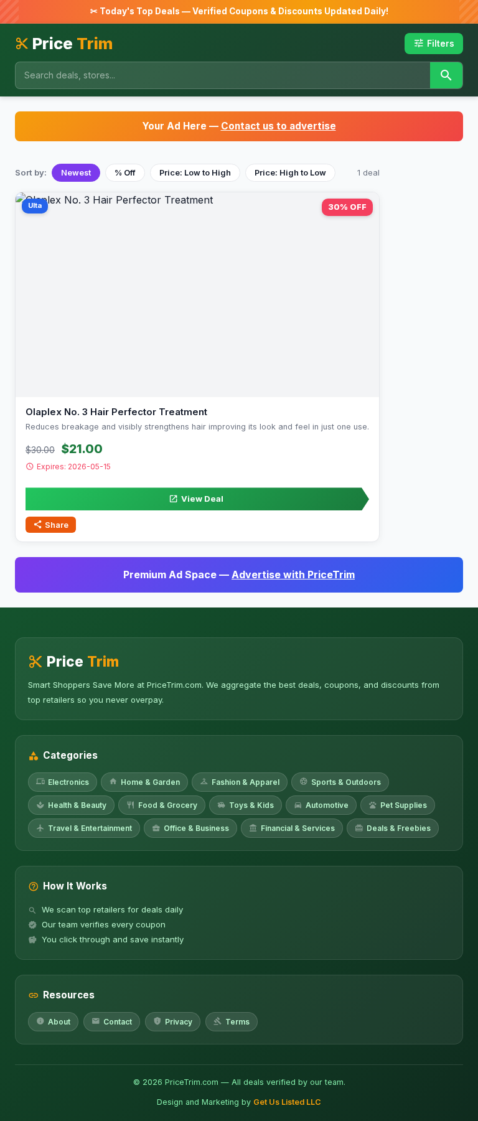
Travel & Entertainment (84, 828)
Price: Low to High (195, 172)
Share (50, 524)
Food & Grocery (161, 805)
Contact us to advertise (278, 126)
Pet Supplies (397, 805)
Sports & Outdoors (340, 781)
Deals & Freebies (393, 828)
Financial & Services (292, 828)
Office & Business (190, 828)
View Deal (196, 499)
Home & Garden (144, 781)
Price (64, 43)
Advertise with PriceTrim (293, 574)
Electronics (62, 781)
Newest (76, 172)
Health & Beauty (71, 805)
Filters (433, 43)
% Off (125, 172)
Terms (231, 1021)
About (53, 1021)
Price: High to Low (290, 172)
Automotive (321, 805)
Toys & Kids (245, 805)
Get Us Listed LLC (287, 1102)
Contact (111, 1021)
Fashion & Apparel (239, 781)
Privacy (172, 1021)
